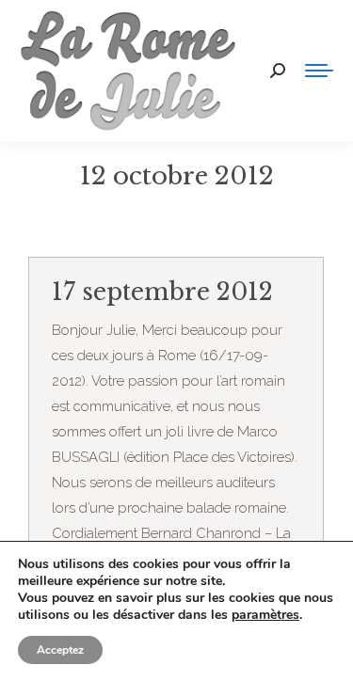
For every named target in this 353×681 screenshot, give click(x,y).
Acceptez (60, 649)
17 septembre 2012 (162, 292)
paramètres (265, 615)
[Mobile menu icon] (319, 70)
